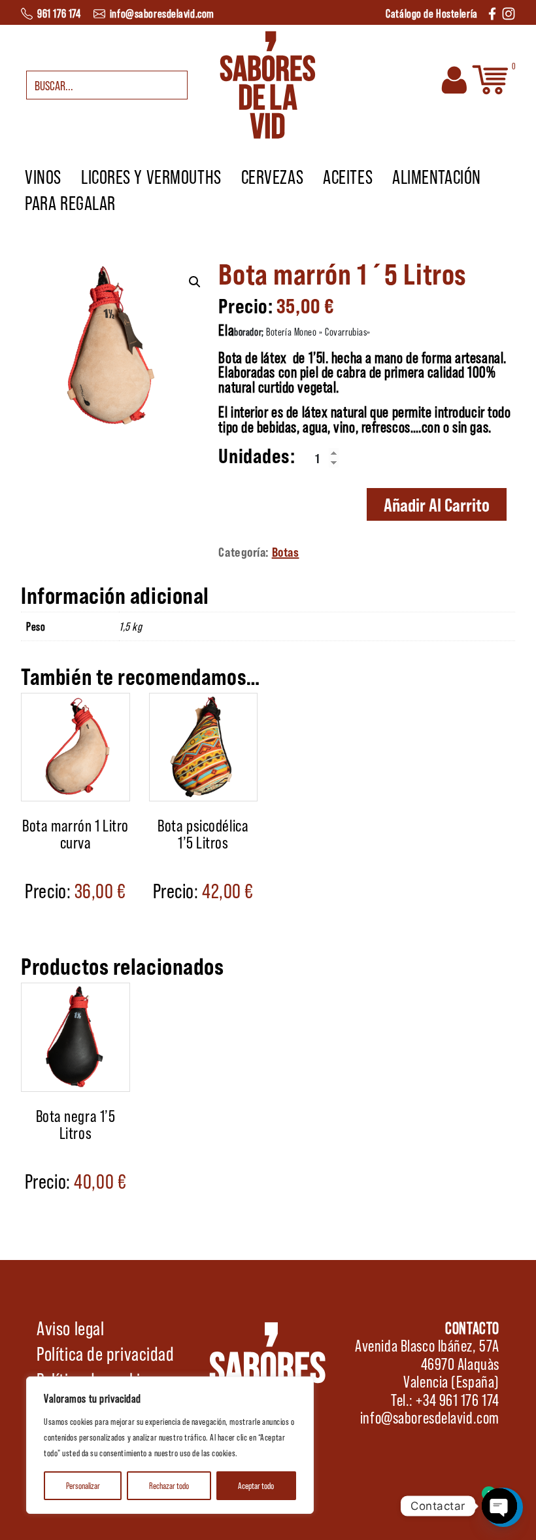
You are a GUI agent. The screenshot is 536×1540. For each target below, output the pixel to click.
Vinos (43, 176)
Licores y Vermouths (151, 176)
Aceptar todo (256, 1485)
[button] (195, 282)
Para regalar (70, 202)
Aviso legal (70, 1327)
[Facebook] (492, 12)
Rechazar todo (169, 1485)
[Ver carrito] (490, 78)
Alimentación (436, 176)
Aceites (348, 176)
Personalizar (83, 1485)
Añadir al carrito (437, 504)
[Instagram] (508, 12)
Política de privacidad (105, 1353)
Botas (285, 551)
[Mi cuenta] (454, 78)
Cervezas (272, 176)
